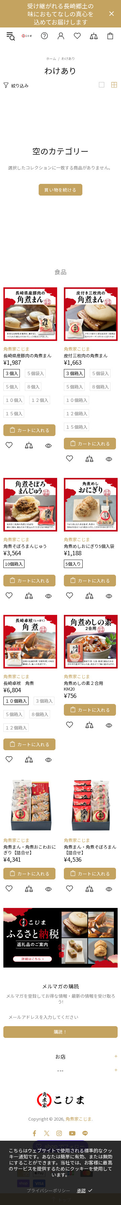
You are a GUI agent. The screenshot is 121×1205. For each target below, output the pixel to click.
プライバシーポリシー (48, 1190)
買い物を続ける (60, 190)
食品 (60, 272)
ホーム (51, 58)
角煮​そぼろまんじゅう (25, 546)
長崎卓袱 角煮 (18, 683)
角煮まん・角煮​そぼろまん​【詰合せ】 (90, 849)
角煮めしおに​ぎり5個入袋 (89, 546)
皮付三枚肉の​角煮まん (86, 355)
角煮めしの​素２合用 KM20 (86, 686)
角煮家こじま (27, 36)
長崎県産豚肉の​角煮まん (27, 355)
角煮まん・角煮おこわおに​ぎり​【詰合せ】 (29, 849)
